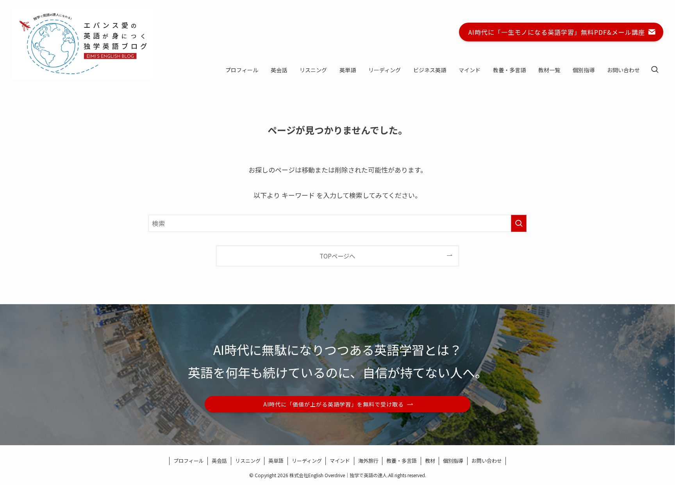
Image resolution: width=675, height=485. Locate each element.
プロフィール (188, 460)
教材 (430, 460)
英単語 (276, 460)
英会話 (219, 460)
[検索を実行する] (519, 223)
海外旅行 (368, 460)
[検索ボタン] (654, 70)
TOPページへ (337, 255)
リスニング (248, 460)
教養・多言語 (401, 460)
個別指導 (453, 460)
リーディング (307, 460)
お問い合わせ (486, 460)
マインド (340, 460)
